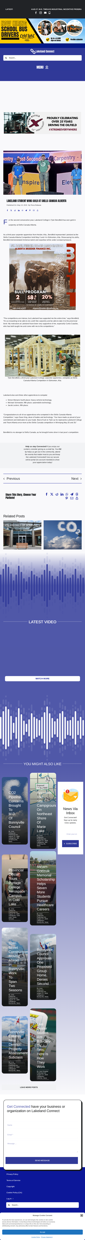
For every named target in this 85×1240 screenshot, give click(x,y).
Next (74, 478)
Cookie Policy (35, 1237)
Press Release (36, 205)
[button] (82, 1215)
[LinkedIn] (19, 210)
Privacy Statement (46, 1237)
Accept (42, 1232)
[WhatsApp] (22, 210)
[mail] (45, 13)
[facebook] (36, 13)
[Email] (34, 210)
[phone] (49, 13)
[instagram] (40, 13)
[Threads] (76, 494)
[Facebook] (7, 210)
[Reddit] (15, 210)
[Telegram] (26, 210)
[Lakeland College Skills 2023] (42, 151)
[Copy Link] (37, 210)
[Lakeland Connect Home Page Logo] (42, 49)
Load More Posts (29, 1087)
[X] (11, 210)
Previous (13, 478)
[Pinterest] (30, 210)
